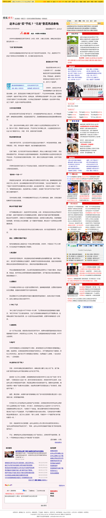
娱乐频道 (17, 18)
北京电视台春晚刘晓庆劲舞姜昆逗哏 (16, 475)
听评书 (69, 177)
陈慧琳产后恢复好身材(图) (75, 208)
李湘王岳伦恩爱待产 (85, 146)
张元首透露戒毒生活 (93, 229)
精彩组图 (82, 273)
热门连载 (69, 281)
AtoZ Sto (82, 55)
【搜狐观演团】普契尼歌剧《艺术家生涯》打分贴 (86, 278)
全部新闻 (80, 512)
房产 (70, 1)
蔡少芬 (95, 58)
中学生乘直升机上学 (72, 45)
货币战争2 (96, 179)
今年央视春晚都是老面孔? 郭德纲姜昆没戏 (18, 477)
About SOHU (67, 512)
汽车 (66, 1)
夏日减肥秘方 (86, 28)
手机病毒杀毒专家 (76, 181)
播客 (84, 1)
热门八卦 (82, 267)
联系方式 (52, 512)
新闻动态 (44, 18)
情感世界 (82, 293)
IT (63, 1)
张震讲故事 (93, 177)
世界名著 (84, 179)
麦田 (86, 128)
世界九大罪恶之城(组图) (92, 219)
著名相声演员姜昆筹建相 (92, 53)
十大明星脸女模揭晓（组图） (93, 267)
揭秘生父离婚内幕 (97, 194)
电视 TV (23, 18)
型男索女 (82, 295)
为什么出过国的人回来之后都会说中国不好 (85, 298)
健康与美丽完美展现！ (74, 168)
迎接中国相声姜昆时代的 (92, 49)
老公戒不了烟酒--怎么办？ (75, 73)
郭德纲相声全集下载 (56, 468)
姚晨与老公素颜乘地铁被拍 (75, 215)
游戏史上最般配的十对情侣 (93, 227)
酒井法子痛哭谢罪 (97, 242)
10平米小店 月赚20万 (92, 77)
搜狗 (33, 1)
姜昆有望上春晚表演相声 (92, 39)
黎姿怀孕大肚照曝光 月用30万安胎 (89, 148)
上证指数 (70, 112)
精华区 (52, 493)
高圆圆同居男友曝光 (72, 56)
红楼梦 (98, 177)
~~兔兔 (82, 41)
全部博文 (86, 512)
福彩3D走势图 (97, 181)
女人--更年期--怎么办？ (74, 79)
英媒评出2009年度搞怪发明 (92, 289)
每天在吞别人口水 (73, 296)
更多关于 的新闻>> (37, 480)
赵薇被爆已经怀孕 (72, 196)
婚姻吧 (81, 117)
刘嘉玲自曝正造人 (84, 200)
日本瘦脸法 (93, 28)
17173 (23, 1)
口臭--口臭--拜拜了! (92, 75)
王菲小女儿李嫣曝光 (85, 242)
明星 (70, 62)
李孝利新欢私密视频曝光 (92, 221)
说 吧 (78, 99)
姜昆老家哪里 (54, 473)
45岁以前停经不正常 (92, 164)
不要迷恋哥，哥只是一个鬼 (92, 287)
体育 (48, 1)
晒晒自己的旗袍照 (78, 301)
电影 (74, 60)
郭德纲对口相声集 (76, 177)
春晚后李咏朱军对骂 (56, 458)
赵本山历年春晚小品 (56, 453)
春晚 (96, 60)
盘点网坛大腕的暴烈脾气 (75, 219)
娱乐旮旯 (82, 291)
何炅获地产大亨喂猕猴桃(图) (76, 206)
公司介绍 (74, 512)
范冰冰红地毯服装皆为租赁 (75, 213)
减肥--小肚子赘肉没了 (93, 160)
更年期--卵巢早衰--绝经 (93, 71)
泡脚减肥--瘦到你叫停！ (93, 168)
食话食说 (82, 51)
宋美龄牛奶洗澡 (71, 30)
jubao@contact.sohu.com (57, 516)
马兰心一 (82, 53)
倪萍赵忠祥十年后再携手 (92, 210)
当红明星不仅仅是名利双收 (92, 291)
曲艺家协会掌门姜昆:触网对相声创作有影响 (30, 451)
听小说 (69, 179)
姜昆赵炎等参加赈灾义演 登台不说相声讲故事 (19, 468)
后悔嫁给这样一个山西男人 (92, 293)
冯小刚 (91, 58)
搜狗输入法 (22, 512)
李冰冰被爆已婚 (84, 194)
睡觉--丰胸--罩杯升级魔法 (75, 77)
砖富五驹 (82, 37)
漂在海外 (69, 298)
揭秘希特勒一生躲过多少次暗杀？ (89, 134)
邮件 (88, 1)
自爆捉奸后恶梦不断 (72, 154)
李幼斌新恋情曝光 (97, 196)
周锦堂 (76, 106)
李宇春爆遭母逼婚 (72, 198)
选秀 (79, 60)
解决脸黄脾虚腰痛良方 (93, 166)
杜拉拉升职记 (85, 177)
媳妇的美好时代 (92, 128)
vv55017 (82, 43)
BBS (96, 1)
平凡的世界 (90, 179)
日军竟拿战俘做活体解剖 (75, 217)
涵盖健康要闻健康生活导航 (94, 73)
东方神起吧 (94, 114)
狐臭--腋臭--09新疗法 (92, 170)
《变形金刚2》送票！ (76, 229)
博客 (92, 1)
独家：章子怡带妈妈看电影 (93, 206)
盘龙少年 (82, 45)
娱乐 (54, 1)
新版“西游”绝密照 (73, 242)
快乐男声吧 (94, 112)
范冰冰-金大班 (94, 124)
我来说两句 (49, 28)
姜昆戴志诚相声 (55, 463)
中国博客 (82, 49)
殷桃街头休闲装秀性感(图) (75, 210)
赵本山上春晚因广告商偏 (91, 41)
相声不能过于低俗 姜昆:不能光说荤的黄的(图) (19, 472)
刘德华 (87, 58)
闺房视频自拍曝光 (73, 143)
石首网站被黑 (70, 28)
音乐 (87, 21)
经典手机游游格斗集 (87, 181)
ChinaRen (18, 1)
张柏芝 (87, 60)
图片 (91, 21)
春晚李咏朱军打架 (56, 461)
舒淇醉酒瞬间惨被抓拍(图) (93, 215)
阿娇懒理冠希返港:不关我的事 (88, 150)
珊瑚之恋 (82, 39)
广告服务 (40, 512)
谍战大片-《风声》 (72, 133)
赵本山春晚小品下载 (56, 456)
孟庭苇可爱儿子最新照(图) (93, 223)
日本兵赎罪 (95, 26)
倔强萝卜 (82, 128)
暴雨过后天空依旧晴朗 (89, 301)
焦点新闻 (82, 287)
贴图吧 (70, 117)
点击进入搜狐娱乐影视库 (92, 225)
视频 (81, 1)
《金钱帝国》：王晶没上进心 (93, 271)
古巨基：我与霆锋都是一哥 (87, 152)
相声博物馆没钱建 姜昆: (91, 55)
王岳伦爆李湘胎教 (75, 231)
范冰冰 (83, 60)
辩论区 (52, 496)
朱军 (69, 60)
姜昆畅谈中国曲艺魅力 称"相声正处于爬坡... (19, 470)
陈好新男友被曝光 (97, 200)
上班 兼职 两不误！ (73, 166)
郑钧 (93, 60)
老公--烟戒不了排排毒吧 (93, 79)
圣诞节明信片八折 (72, 200)
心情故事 (82, 47)
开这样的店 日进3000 (74, 164)
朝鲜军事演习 (87, 26)
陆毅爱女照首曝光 (97, 198)
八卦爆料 (82, 269)
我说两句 (100, 1)
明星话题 (82, 275)
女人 (77, 1)
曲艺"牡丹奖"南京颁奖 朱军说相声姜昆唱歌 (19, 465)
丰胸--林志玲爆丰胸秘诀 (74, 160)
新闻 (76, 21)
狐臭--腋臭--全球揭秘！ (93, 69)
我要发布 (62, 485)
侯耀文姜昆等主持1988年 (92, 45)
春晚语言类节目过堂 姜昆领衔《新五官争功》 (19, 463)
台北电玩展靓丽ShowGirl (75, 227)
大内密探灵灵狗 (84, 130)
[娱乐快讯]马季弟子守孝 (91, 37)
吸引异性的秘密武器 (92, 162)
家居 (73, 1)
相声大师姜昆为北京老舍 (92, 51)
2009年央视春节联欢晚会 (34, 18)
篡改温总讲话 (78, 28)
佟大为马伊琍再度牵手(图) (93, 208)
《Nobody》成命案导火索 (75, 223)
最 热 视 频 (75, 121)
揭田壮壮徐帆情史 (73, 194)
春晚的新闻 (54, 451)
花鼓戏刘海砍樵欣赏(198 (92, 47)
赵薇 (71, 60)
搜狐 (13, 1)
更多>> (101, 34)
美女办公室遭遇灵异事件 (75, 221)
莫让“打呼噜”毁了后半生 (74, 71)
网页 (80, 21)
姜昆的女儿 (54, 470)
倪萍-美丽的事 (94, 130)
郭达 (72, 106)
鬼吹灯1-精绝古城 (76, 179)
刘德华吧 (82, 114)
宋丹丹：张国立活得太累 (87, 140)
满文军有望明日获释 (85, 142)
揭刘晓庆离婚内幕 (84, 196)
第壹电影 (82, 271)
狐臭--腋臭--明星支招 (74, 75)
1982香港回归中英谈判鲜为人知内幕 (90, 136)
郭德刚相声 (54, 465)
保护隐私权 (59, 512)
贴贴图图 (82, 289)
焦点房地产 (28, 1)
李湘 (99, 60)
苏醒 (90, 60)
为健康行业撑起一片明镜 (75, 170)
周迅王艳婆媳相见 (84, 198)
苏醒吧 (70, 114)
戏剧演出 (69, 278)
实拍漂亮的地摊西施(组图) (93, 217)
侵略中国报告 (94, 30)
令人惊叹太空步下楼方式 (94, 231)
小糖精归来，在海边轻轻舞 (92, 295)
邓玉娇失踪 (80, 26)
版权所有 (68, 514)
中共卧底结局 (79, 30)
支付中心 (28, 512)
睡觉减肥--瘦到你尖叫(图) (75, 69)
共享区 (69, 181)
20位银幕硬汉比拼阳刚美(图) (93, 275)
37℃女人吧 (94, 117)
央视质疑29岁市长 (72, 26)
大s (77, 60)
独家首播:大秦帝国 (85, 124)
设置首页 (15, 512)
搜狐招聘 (34, 512)
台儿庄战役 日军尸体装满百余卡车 (89, 132)
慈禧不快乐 (87, 30)
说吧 (95, 21)
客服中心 (46, 512)
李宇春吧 (82, 112)
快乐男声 (100, 58)
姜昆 (69, 106)
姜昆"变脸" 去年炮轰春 (91, 43)
